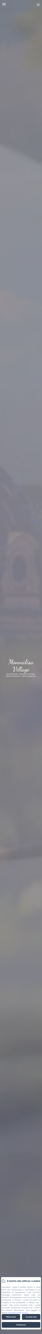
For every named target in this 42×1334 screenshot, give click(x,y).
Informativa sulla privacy (18, 1313)
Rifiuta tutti (11, 1317)
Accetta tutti (31, 1317)
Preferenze (21, 1325)
